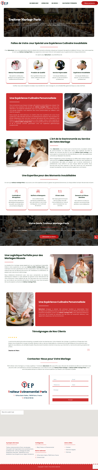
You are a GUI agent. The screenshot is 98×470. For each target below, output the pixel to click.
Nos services (55, 3)
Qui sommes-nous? (34, 3)
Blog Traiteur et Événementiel (69, 3)
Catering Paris (45, 3)
